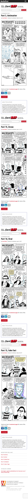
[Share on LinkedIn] (5, 93)
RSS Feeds (16, 482)
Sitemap (21, 482)
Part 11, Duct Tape (5, 464)
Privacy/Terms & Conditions (12, 484)
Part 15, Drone (4, 454)
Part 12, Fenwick (5, 461)
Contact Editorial (9, 482)
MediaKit (16, 481)
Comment (4, 96)
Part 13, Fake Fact (5, 459)
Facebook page (13, 89)
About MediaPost (9, 481)
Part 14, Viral (4, 457)
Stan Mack (4, 18)
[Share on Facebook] (2, 93)
